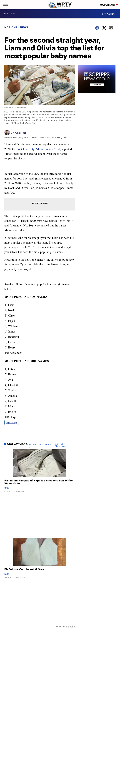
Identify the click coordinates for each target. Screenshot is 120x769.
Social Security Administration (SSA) (39, 149)
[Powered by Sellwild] (70, 627)
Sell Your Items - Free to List (40, 445)
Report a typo (11, 422)
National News (16, 27)
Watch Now (108, 4)
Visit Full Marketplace (61, 445)
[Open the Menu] (5, 4)
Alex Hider (20, 132)
